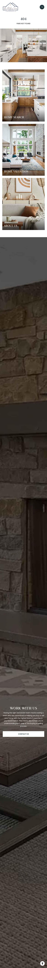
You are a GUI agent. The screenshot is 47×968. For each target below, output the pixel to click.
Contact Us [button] (23, 734)
